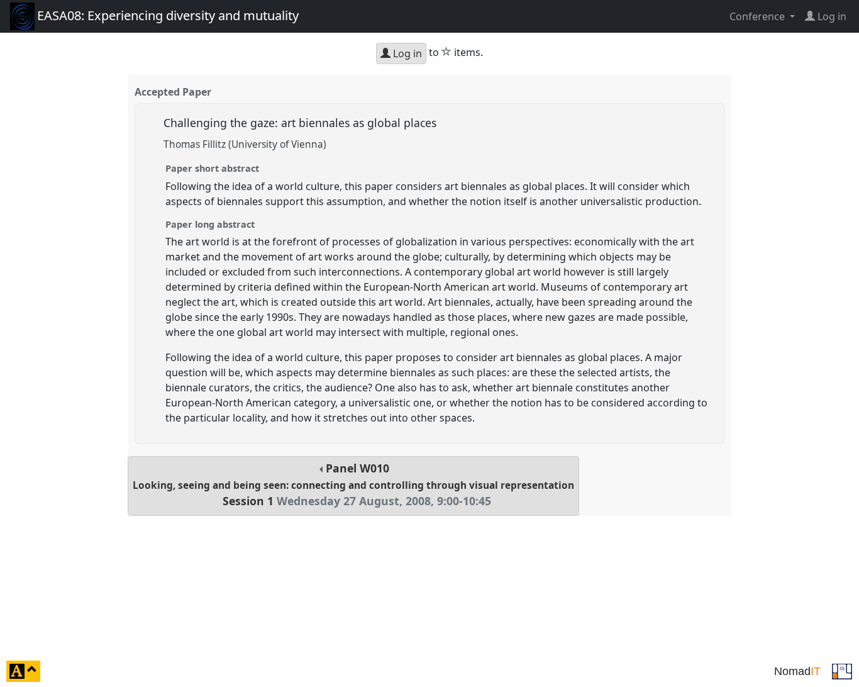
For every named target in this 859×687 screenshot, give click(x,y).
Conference (758, 16)
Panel (353, 485)
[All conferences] (842, 670)
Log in (406, 53)
